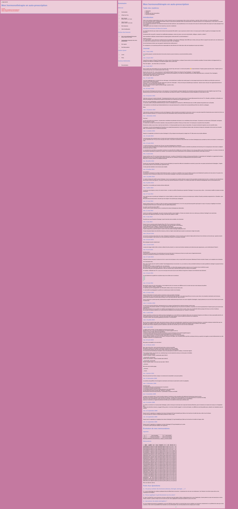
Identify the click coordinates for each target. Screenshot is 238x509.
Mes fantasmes (124, 26)
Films (122, 57)
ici (176, 330)
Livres (122, 54)
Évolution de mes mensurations (152, 13)
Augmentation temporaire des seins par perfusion (129, 41)
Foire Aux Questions (150, 14)
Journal (147, 12)
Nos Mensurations (125, 47)
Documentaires (124, 65)
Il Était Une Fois (124, 15)
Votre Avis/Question (125, 29)
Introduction (148, 11)
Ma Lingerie (124, 44)
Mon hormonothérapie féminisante (128, 36)
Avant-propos (124, 12)
